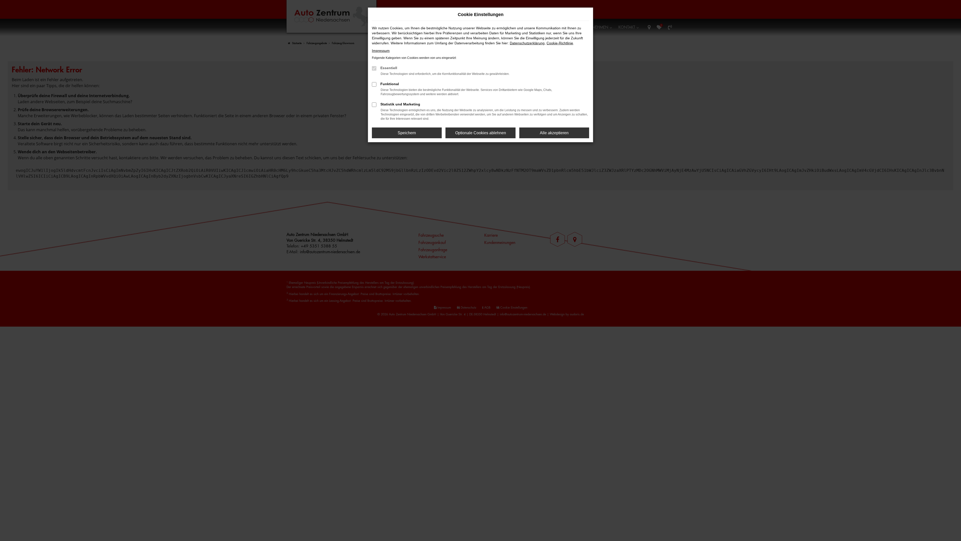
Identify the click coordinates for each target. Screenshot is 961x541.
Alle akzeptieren (554, 133)
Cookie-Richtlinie (560, 43)
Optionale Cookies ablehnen (480, 133)
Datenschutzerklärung (527, 43)
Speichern (407, 133)
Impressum (381, 51)
